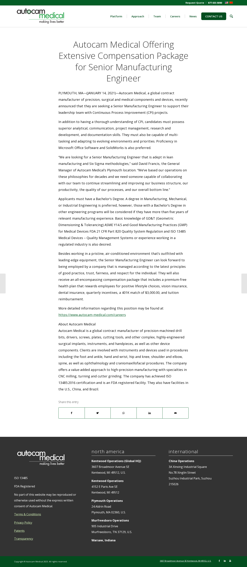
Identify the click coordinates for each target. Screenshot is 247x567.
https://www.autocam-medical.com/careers (92, 315)
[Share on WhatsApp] (124, 413)
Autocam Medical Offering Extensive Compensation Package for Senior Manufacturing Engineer (123, 61)
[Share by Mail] (175, 413)
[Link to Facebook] (219, 560)
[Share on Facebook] (72, 413)
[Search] (229, 16)
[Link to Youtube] (230, 560)
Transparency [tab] (23, 539)
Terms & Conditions (27, 514)
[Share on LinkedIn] (150, 413)
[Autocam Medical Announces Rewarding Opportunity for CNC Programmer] (3, 283)
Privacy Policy (23, 523)
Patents (19, 531)
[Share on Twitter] (98, 413)
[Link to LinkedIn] (224, 560)
